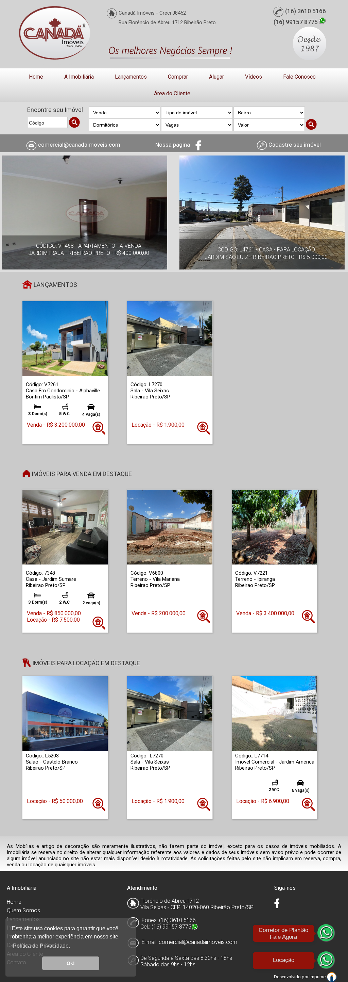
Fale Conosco (299, 76)
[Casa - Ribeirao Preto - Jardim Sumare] (65, 527)
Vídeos (253, 76)
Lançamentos (131, 76)
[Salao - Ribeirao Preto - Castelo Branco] (65, 713)
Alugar (216, 76)
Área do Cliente (172, 93)
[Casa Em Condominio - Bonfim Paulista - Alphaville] (65, 338)
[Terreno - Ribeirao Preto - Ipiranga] (274, 527)
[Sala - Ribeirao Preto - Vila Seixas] (169, 338)
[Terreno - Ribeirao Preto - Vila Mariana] (169, 527)
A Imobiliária (79, 76)
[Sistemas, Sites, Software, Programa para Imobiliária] (332, 976)
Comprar (178, 76)
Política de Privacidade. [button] (41, 946)
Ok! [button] (71, 963)
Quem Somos (23, 910)
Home (36, 76)
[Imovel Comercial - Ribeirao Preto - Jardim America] (274, 713)
